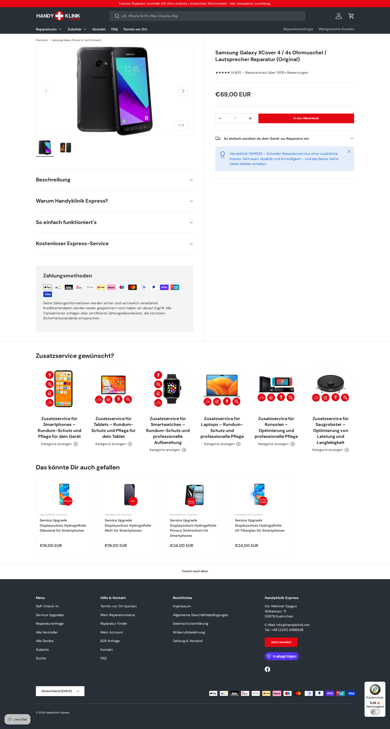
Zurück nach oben (195, 571)
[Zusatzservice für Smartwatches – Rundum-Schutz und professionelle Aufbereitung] (168, 388)
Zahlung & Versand (187, 641)
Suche (41, 658)
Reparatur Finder (113, 623)
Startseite (42, 40)
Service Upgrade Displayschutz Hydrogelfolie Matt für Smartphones (128, 525)
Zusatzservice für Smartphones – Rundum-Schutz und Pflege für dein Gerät (59, 427)
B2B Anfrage (110, 641)
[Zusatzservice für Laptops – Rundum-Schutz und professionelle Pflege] (222, 388)
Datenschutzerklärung (190, 623)
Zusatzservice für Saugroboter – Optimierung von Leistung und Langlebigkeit (331, 430)
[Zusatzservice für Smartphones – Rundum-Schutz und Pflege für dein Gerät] (59, 388)
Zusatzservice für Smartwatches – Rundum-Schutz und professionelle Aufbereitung (168, 430)
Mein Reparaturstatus (117, 615)
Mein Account (111, 632)
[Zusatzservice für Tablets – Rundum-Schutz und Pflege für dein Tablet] (113, 388)
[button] (351, 16)
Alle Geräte (44, 641)
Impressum (182, 606)
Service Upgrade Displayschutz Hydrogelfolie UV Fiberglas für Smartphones (260, 525)
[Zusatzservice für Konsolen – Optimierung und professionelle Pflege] (276, 388)
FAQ (114, 29)
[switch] (375, 712)
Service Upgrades (50, 615)
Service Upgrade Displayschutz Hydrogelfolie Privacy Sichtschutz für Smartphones (193, 528)
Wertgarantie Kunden (336, 29)
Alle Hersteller (47, 632)
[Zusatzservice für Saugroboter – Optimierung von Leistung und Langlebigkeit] (330, 388)
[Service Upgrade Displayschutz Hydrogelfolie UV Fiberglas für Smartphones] (260, 495)
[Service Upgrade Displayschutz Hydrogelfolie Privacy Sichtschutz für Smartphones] (195, 495)
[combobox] (207, 16)
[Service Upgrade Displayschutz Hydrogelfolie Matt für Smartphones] (130, 495)
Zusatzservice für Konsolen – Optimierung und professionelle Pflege (276, 427)
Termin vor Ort (135, 29)
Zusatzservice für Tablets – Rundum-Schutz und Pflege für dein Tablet (113, 427)
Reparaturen (46, 29)
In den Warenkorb (306, 118)
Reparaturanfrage (298, 29)
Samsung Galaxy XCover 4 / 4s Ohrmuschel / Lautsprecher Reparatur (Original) (77, 40)
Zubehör (74, 29)
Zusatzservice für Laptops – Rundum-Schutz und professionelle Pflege (222, 427)
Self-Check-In (47, 606)
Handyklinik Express (57, 712)
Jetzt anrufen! (281, 642)
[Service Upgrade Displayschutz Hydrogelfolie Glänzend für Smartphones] (65, 495)
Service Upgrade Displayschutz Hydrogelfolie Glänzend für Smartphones (63, 525)
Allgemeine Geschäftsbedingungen (200, 615)
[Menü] (382, 684)
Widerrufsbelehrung (189, 632)
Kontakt (99, 29)
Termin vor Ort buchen (118, 606)
